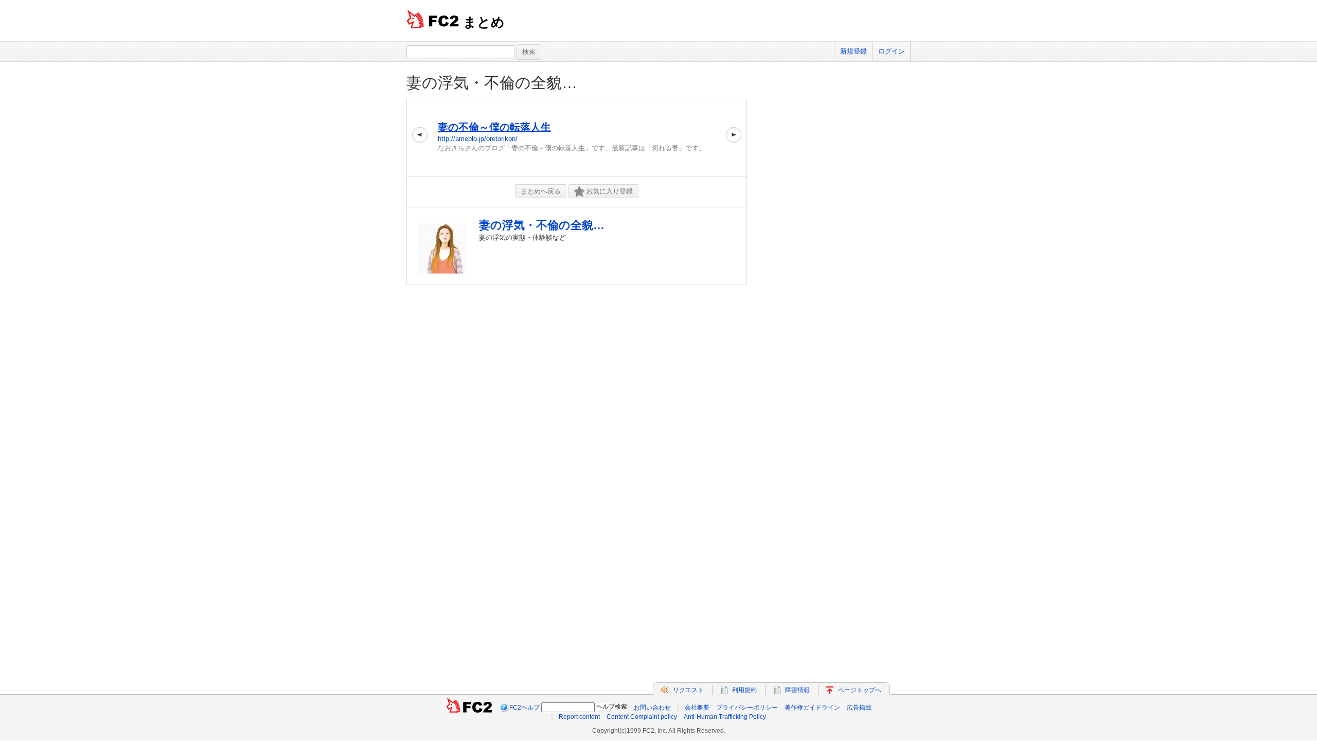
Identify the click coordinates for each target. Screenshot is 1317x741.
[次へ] (733, 137)
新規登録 (853, 51)
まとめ (484, 22)
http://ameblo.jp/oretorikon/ (478, 139)
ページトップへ (859, 690)
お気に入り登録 (609, 191)
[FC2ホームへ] (469, 707)
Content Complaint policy (642, 716)
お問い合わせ (652, 707)
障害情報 (797, 690)
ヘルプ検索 (611, 706)
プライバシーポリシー (747, 707)
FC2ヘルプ (524, 707)
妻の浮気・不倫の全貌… (491, 82)
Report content (579, 716)
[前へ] (420, 137)
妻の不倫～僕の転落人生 (494, 127)
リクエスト (688, 690)
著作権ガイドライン (812, 707)
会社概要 (697, 707)
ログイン (891, 51)
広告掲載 (859, 707)
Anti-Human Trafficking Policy (725, 716)
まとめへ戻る (541, 191)
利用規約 (744, 690)
